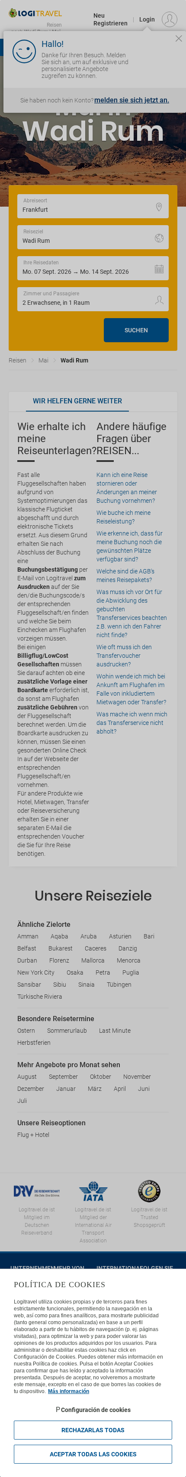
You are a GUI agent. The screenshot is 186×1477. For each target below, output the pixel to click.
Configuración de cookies (96, 1409)
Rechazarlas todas (93, 1430)
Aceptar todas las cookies (93, 1454)
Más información (68, 1391)
